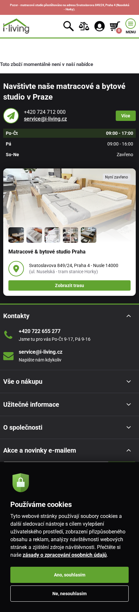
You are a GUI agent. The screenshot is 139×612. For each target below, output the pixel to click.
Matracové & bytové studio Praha (47, 252)
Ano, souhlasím (69, 574)
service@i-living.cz (45, 119)
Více (125, 115)
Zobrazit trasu (69, 285)
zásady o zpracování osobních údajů (65, 555)
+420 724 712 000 (45, 112)
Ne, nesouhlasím (69, 593)
